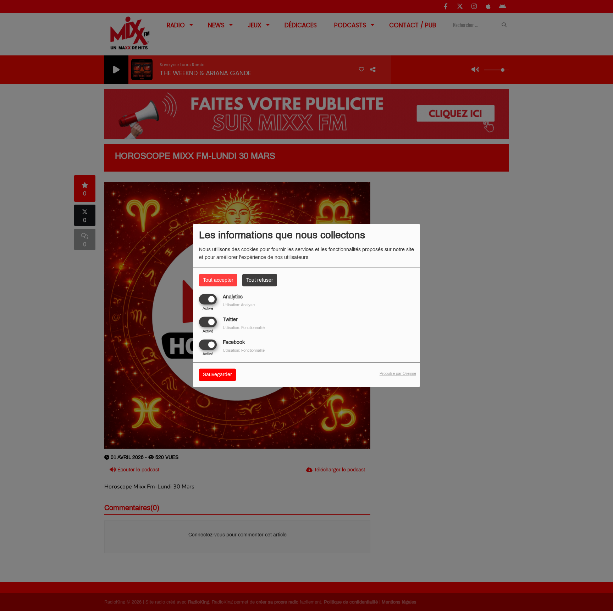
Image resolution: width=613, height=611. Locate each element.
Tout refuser (259, 280)
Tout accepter (218, 280)
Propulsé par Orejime (398, 374)
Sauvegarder (217, 375)
